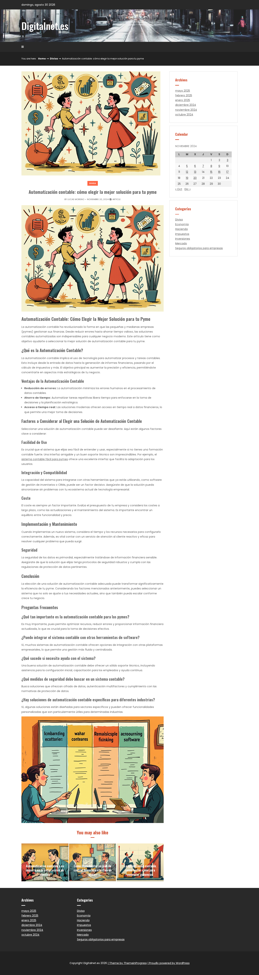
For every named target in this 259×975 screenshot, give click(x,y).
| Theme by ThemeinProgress (127, 963)
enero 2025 (182, 100)
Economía (182, 224)
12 (187, 172)
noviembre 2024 (186, 110)
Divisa (54, 58)
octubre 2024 (184, 114)
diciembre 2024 (185, 105)
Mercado (181, 243)
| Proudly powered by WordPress (169, 963)
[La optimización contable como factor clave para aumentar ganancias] (140, 862)
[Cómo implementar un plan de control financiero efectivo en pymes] (92, 862)
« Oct (178, 189)
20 (195, 178)
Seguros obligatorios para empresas (199, 248)
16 (219, 172)
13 (195, 172)
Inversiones (182, 239)
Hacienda (181, 229)
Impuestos (182, 234)
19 (187, 178)
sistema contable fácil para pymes (44, 459)
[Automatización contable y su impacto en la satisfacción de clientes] (44, 862)
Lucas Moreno (75, 199)
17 (227, 172)
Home (42, 58)
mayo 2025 (182, 91)
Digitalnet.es (44, 26)
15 (211, 172)
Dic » (187, 189)
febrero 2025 (183, 95)
